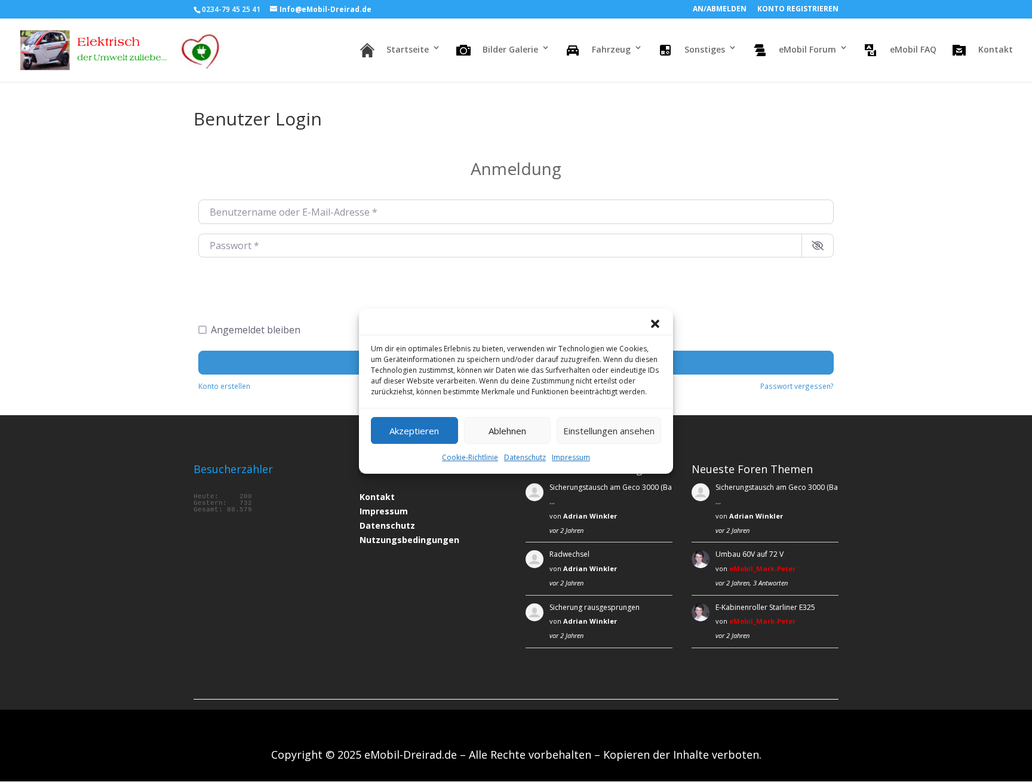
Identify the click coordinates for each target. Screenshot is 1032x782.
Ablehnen (507, 430)
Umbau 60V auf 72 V (749, 554)
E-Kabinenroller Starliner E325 (765, 607)
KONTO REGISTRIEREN (797, 9)
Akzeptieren (414, 430)
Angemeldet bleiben (255, 329)
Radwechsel (569, 554)
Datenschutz (525, 457)
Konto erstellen (224, 386)
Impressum (571, 457)
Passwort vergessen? (797, 386)
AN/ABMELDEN (720, 9)
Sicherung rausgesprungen (594, 607)
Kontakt (377, 496)
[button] (655, 324)
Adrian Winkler (590, 515)
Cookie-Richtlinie (470, 457)
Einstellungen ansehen (609, 430)
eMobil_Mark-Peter (762, 568)
